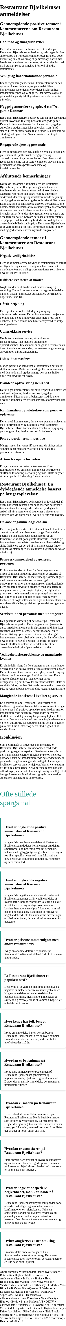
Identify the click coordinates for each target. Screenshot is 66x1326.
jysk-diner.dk (16, 1321)
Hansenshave (33, 1294)
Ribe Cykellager (32, 1311)
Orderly (52, 1285)
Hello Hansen (33, 1318)
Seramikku (23, 1285)
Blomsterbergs (24, 1314)
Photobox (32, 1298)
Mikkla (19, 1294)
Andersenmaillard (10, 1278)
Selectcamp (6, 1314)
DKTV (50, 1301)
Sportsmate (24, 1304)
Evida (14, 1301)
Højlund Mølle (23, 1275)
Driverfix (5, 1311)
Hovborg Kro (41, 1304)
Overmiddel (7, 1308)
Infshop (27, 1278)
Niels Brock (52, 1311)
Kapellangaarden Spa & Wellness (19, 1291)
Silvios (38, 1278)
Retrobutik (6, 1275)
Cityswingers (7, 1304)
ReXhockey (39, 1285)
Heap (3, 1321)
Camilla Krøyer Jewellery (49, 1308)
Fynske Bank (24, 1308)
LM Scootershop (53, 1318)
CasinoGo (40, 1275)
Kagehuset (58, 1304)
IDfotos (4, 1301)
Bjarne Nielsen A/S (32, 1301)
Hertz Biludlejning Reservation (25, 1280)
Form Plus (47, 1291)
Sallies (17, 1311)
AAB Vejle (13, 1288)
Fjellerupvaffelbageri (48, 1271)
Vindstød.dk (7, 1285)
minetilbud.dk (43, 1314)
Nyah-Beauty (48, 1298)
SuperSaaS (6, 1294)
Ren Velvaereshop (41, 1281)
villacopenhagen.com (12, 1298)
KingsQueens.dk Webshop (37, 1288)
